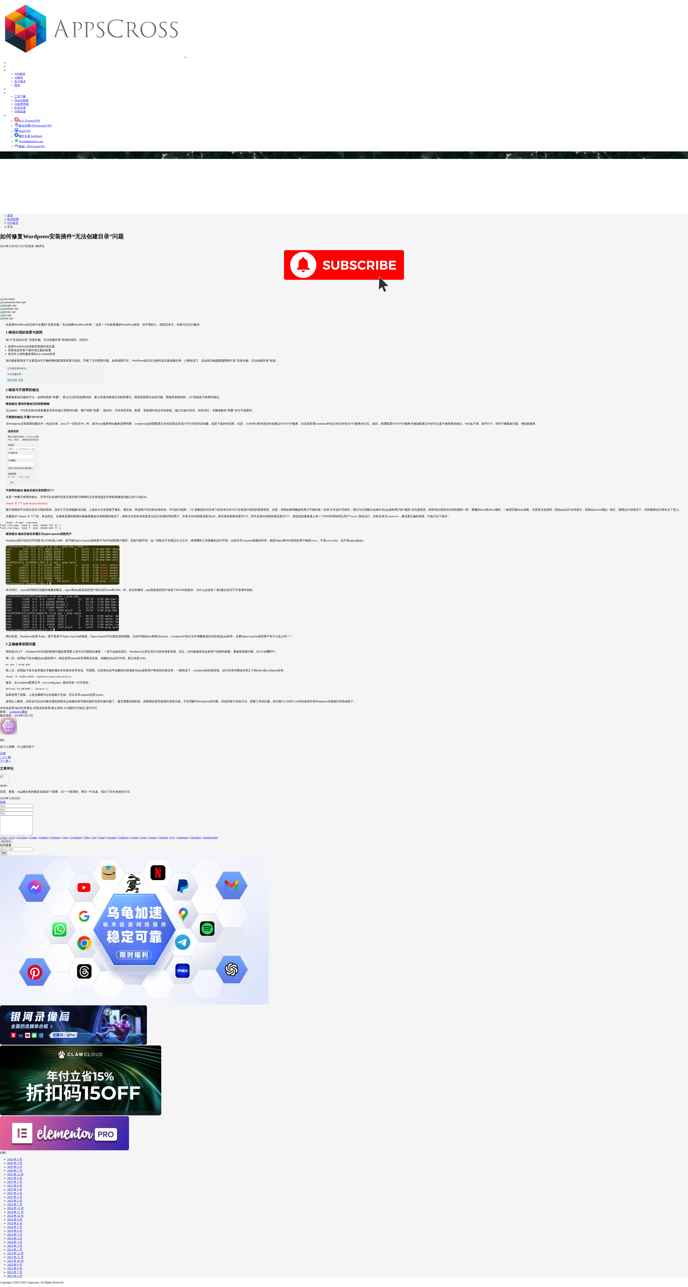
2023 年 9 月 (14, 1264)
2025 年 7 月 (14, 1181)
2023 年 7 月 (14, 1272)
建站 (24, 711)
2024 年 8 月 (14, 1223)
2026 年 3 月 (14, 1163)
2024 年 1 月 (14, 1249)
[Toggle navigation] (185, 57)
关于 (10, 66)
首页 (10, 62)
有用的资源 (14, 92)
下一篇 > (5, 760)
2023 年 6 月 (14, 1276)
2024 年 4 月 (14, 1238)
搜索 (3, 853)
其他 (17, 85)
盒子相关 (20, 81)
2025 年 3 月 (14, 1196)
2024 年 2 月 (14, 1245)
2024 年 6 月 (14, 1230)
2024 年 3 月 (14, 1242)
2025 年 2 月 (14, 1200)
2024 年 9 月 (14, 1219)
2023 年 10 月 (15, 1260)
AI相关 (18, 77)
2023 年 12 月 (15, 1253)
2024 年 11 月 (15, 1212)
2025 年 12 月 (15, 1174)
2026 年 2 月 (14, 1166)
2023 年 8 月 (14, 1268)
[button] (3, 753)
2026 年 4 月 (14, 1159)
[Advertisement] (344, 186)
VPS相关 (19, 73)
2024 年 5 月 (14, 1234)
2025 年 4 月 (14, 1193)
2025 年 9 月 (14, 1178)
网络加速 (13, 115)
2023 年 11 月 (15, 1257)
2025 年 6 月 (14, 1185)
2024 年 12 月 (15, 1208)
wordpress (15, 711)
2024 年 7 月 (14, 1227)
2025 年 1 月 (14, 1204)
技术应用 (13, 70)
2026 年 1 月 (14, 1170)
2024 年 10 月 (15, 1215)
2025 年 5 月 (14, 1189)
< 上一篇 (5, 757)
